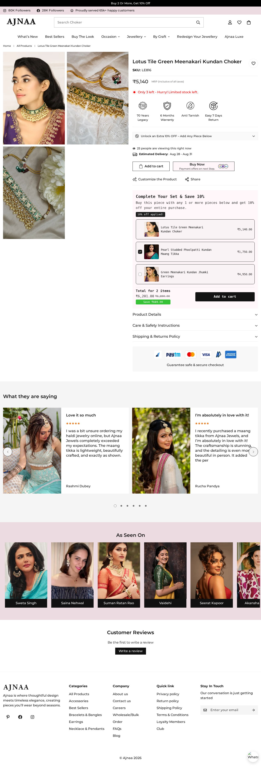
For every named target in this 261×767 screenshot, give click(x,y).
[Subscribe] (253, 710)
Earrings (76, 722)
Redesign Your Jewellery (197, 37)
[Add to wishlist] (253, 63)
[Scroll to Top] (253, 744)
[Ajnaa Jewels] (21, 22)
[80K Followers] (32, 717)
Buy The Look (83, 37)
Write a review (131, 651)
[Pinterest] (8, 717)
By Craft (159, 37)
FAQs (117, 729)
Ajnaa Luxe (234, 37)
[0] (248, 22)
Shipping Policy (169, 708)
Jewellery (135, 37)
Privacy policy (168, 694)
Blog (116, 736)
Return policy (168, 701)
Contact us (122, 701)
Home (7, 45)
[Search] (198, 22)
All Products (24, 45)
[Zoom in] (57, 60)
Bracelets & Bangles (85, 715)
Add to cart (225, 297)
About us (120, 694)
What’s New (28, 37)
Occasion (108, 37)
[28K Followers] (20, 717)
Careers (119, 708)
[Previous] (7, 451)
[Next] (253, 451)
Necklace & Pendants (86, 729)
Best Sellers (54, 37)
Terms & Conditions (172, 715)
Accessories (78, 701)
